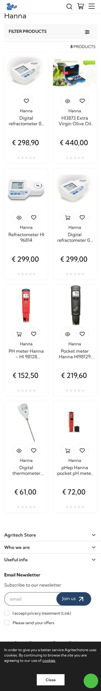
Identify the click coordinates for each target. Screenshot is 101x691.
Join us (69, 598)
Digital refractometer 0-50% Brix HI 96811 (75, 237)
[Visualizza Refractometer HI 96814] (19, 217)
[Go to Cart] (80, 7)
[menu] (91, 6)
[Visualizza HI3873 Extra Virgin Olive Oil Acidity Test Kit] (67, 101)
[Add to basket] (67, 217)
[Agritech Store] (11, 6)
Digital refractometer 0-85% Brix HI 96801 (26, 120)
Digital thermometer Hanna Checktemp (26, 470)
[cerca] (69, 6)
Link (66, 613)
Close (51, 680)
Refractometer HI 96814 (26, 237)
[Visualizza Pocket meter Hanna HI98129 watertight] (67, 334)
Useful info (15, 559)
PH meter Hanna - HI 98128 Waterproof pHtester (26, 353)
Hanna (26, 110)
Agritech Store (20, 535)
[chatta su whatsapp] (91, 681)
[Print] (26, 101)
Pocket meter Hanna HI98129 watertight (75, 353)
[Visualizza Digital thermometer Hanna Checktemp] (19, 450)
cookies (48, 660)
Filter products (28, 31)
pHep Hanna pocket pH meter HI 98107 (75, 470)
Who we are (17, 547)
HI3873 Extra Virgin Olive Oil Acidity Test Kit (75, 120)
